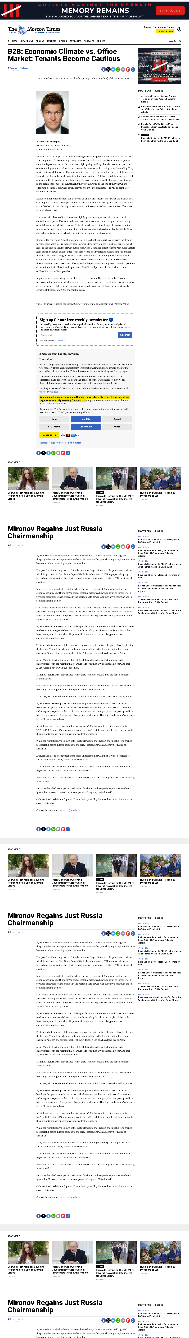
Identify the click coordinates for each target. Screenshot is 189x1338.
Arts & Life (75, 41)
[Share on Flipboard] (128, 69)
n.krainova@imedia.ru (69, 810)
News (14, 41)
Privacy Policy (61, 340)
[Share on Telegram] (113, 69)
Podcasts (89, 41)
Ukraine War (27, 41)
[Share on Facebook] (103, 69)
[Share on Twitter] (108, 69)
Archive (101, 41)
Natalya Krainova (17, 545)
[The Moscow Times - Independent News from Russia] (34, 30)
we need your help (48, 391)
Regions (40, 41)
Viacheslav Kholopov (19, 68)
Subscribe (125, 335)
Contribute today (165, 31)
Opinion (63, 41)
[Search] (180, 41)
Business (51, 41)
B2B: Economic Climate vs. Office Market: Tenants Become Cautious (64, 55)
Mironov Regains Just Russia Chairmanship (55, 532)
